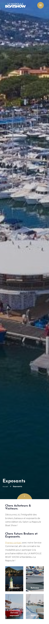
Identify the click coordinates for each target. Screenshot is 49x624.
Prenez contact (13, 542)
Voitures (35, 616)
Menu (40, 5)
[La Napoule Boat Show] (15, 5)
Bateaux (35, 588)
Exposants (14, 588)
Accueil (5, 486)
